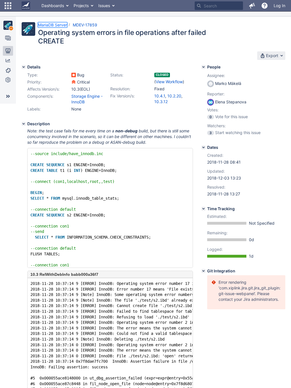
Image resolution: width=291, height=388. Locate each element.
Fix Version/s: (122, 95)
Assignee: (216, 75)
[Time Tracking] (203, 209)
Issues (104, 5)
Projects (81, 5)
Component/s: (40, 96)
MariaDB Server (52, 24)
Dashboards (52, 5)
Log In (279, 5)
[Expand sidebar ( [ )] (8, 96)
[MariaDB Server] (8, 25)
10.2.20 (174, 95)
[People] (203, 67)
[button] (8, 5)
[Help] (264, 5)
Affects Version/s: (43, 89)
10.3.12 (161, 101)
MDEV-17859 (85, 24)
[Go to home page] (26, 5)
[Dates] (203, 147)
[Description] (24, 124)
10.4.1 (159, 95)
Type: (32, 74)
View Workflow (169, 81)
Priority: (34, 82)
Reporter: (216, 93)
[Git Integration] (203, 271)
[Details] (24, 67)
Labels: (34, 109)
